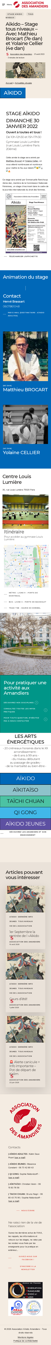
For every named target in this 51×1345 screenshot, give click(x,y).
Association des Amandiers (21, 54)
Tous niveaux (25, 921)
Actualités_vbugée (23, 83)
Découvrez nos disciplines (19, 703)
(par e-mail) (19, 1157)
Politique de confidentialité (25, 1341)
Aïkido (13, 917)
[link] (14, 161)
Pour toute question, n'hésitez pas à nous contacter (21, 719)
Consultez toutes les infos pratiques (19, 710)
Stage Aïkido (15, 14)
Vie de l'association (20, 926)
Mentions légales (25, 1337)
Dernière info (25, 917)
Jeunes (13, 921)
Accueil (9, 83)
